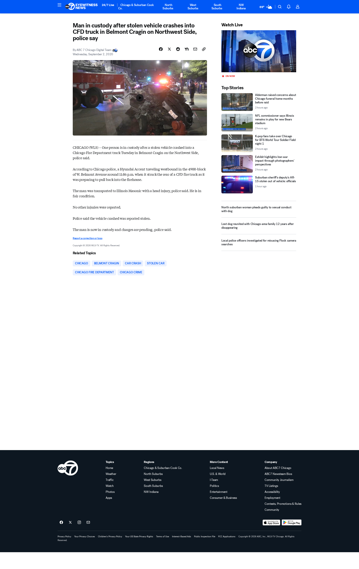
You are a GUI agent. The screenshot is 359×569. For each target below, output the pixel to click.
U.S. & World (217, 473)
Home (109, 468)
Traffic (109, 479)
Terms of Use (162, 536)
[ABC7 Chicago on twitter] (70, 522)
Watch (109, 485)
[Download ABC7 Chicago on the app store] (271, 523)
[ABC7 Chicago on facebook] (61, 522)
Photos (110, 491)
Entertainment (218, 491)
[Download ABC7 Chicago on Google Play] (291, 523)
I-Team (214, 479)
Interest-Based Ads (181, 536)
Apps (109, 497)
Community (272, 509)
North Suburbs (167, 6)
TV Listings (271, 485)
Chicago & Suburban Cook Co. (136, 6)
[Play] (258, 51)
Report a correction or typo (87, 238)
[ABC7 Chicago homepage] (81, 7)
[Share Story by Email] (195, 49)
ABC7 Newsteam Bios (278, 473)
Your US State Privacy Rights (139, 536)
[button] (59, 5)
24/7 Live (108, 5)
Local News (217, 468)
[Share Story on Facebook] (161, 49)
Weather (111, 473)
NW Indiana (241, 6)
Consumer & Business (223, 497)
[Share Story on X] (169, 49)
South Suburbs (216, 6)
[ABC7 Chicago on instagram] (79, 522)
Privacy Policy (64, 536)
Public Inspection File (204, 536)
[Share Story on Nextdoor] (186, 49)
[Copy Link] (204, 49)
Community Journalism (279, 479)
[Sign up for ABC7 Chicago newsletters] (88, 522)
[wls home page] (68, 468)
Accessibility (272, 491)
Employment (272, 497)
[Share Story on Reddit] (178, 49)
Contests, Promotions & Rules (283, 503)
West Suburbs (193, 6)
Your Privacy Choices (84, 536)
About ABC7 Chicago (278, 468)
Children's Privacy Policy (110, 536)
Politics (214, 485)
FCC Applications (226, 536)
